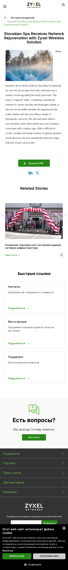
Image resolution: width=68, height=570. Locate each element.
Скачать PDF (36, 163)
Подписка (49, 523)
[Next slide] (65, 215)
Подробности (16, 308)
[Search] (63, 5)
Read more (11, 255)
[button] (34, 564)
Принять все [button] (16, 556)
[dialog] (34, 547)
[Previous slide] (3, 215)
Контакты (34, 437)
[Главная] (5, 17)
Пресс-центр (12, 472)
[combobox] (64, 528)
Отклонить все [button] (49, 556)
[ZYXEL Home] (34, 4)
